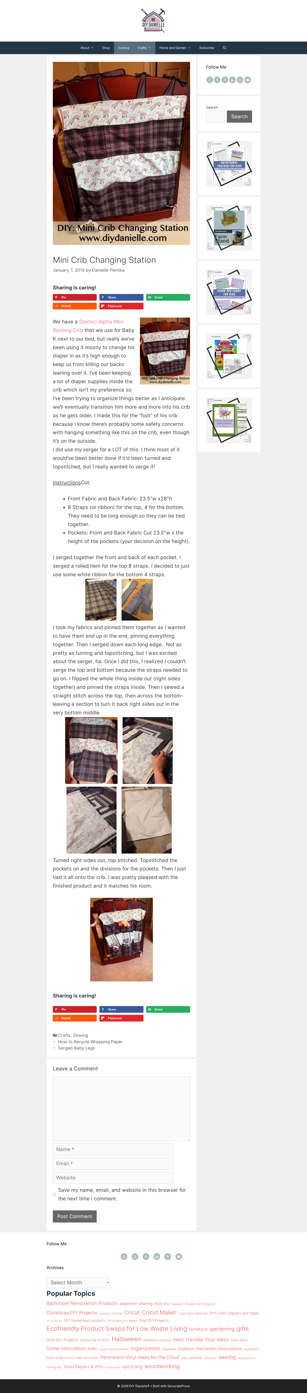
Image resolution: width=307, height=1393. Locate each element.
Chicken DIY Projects (200, 1304)
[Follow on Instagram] (240, 79)
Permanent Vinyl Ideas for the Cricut (139, 1357)
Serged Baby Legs (76, 1048)
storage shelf (112, 1367)
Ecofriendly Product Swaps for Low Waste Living (117, 1328)
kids (92, 1348)
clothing (117, 1313)
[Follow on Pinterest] (225, 79)
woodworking (162, 1366)
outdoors (251, 1349)
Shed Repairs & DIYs (83, 1366)
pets (184, 1358)
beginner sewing (136, 1303)
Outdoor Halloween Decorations (210, 1348)
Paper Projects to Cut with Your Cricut (72, 1358)
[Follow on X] (217, 79)
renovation (210, 1358)
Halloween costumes (157, 1340)
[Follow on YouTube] (247, 79)
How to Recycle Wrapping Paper (90, 1041)
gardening (222, 1329)
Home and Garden (173, 48)
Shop (106, 48)
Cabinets (177, 1304)
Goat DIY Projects (62, 1340)
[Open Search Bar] (224, 48)
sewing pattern (246, 1358)
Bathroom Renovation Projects (82, 1303)
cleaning (104, 1313)
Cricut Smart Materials (193, 1313)
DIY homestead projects (84, 1320)
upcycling (132, 1366)
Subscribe (206, 48)
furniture (198, 1329)
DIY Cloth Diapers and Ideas (234, 1313)
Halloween (126, 1339)
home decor (239, 1340)
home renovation (66, 1348)
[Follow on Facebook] (209, 79)
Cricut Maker (159, 1312)
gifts (243, 1328)
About (84, 48)
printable (196, 1358)
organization (145, 1348)
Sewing (123, 48)
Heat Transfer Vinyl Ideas (201, 1339)
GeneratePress (178, 1386)
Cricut (132, 1312)
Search (212, 107)
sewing (227, 1357)
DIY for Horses (54, 1321)
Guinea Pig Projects (95, 1340)
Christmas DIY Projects (72, 1312)
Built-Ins (162, 1303)
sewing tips (54, 1367)
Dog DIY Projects (154, 1320)
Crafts (142, 48)
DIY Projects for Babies (122, 1320)
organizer (169, 1349)
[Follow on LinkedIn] (232, 79)
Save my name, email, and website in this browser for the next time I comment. (122, 1194)
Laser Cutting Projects (113, 1349)
